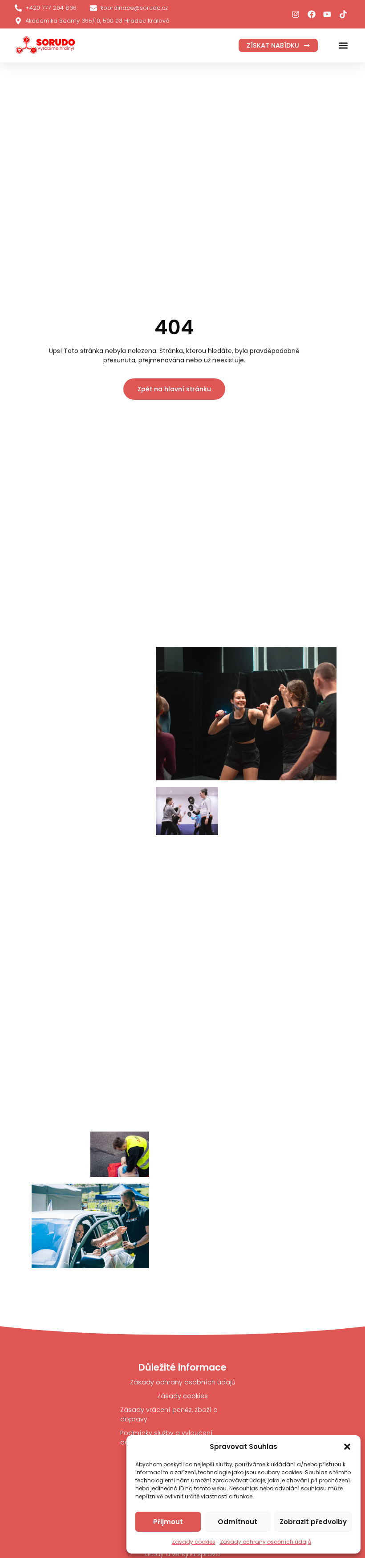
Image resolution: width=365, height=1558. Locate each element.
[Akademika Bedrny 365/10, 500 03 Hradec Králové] (18, 20)
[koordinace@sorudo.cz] (93, 8)
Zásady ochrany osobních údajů (265, 1542)
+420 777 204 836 (51, 8)
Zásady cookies (193, 1542)
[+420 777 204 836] (18, 8)
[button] (347, 1446)
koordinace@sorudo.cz (134, 8)
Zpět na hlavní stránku (174, 389)
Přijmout (168, 1521)
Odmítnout (237, 1521)
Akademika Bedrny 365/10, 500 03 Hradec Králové (97, 20)
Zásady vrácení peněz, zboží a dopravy (169, 1414)
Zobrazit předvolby (313, 1521)
